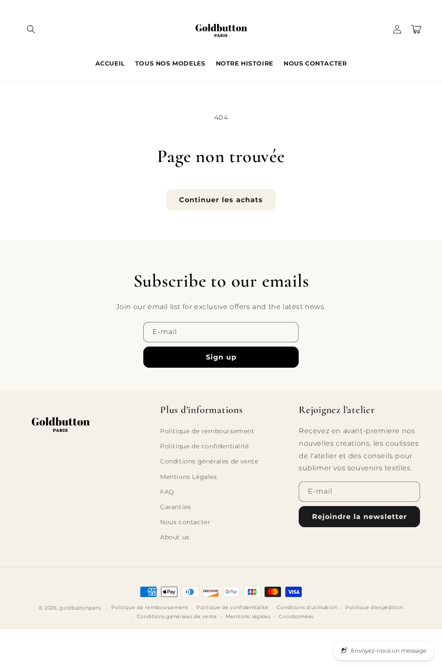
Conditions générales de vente (209, 461)
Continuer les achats (221, 200)
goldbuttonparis (80, 608)
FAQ (167, 492)
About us (174, 537)
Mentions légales (248, 616)
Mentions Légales (188, 477)
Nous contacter (185, 522)
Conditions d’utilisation (307, 607)
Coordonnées (296, 616)
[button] (31, 29)
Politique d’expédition (374, 607)
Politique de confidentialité (204, 446)
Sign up (221, 357)
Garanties (175, 507)
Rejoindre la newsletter (359, 517)
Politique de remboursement (207, 431)
